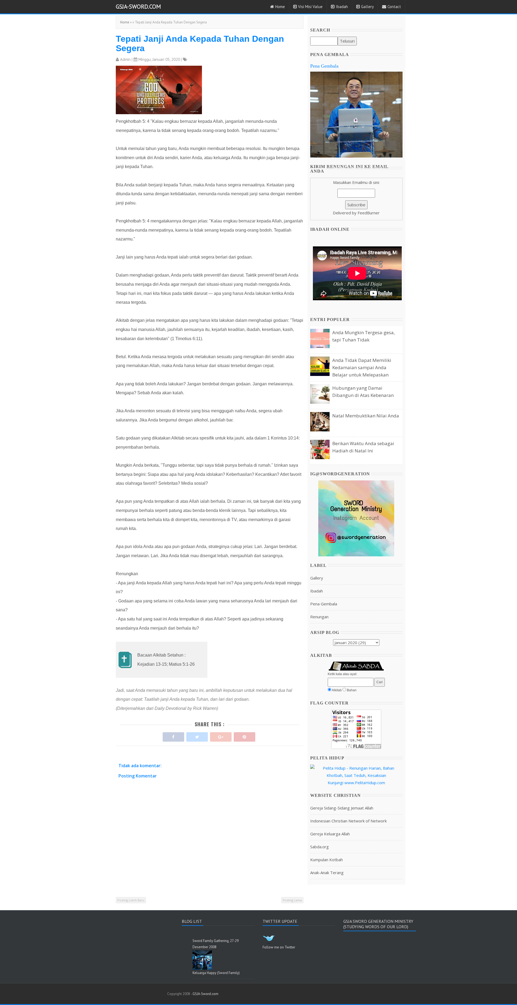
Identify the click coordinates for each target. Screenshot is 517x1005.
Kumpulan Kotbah (326, 859)
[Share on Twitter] (197, 736)
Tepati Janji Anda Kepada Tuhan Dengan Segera (200, 43)
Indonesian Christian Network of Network (348, 820)
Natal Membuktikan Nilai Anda (365, 416)
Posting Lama (292, 900)
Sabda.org (319, 846)
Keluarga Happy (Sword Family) (216, 973)
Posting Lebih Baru (130, 900)
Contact (394, 6)
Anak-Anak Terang (327, 872)
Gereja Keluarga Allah (330, 833)
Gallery (367, 6)
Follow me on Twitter (279, 947)
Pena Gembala (324, 66)
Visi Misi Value (310, 6)
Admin (125, 59)
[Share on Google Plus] (221, 736)
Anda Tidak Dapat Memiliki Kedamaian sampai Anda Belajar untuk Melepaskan (361, 367)
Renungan (319, 616)
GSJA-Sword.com (138, 6)
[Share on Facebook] (173, 736)
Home (280, 6)
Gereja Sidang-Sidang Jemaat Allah (341, 808)
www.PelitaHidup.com (364, 782)
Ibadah (342, 6)
